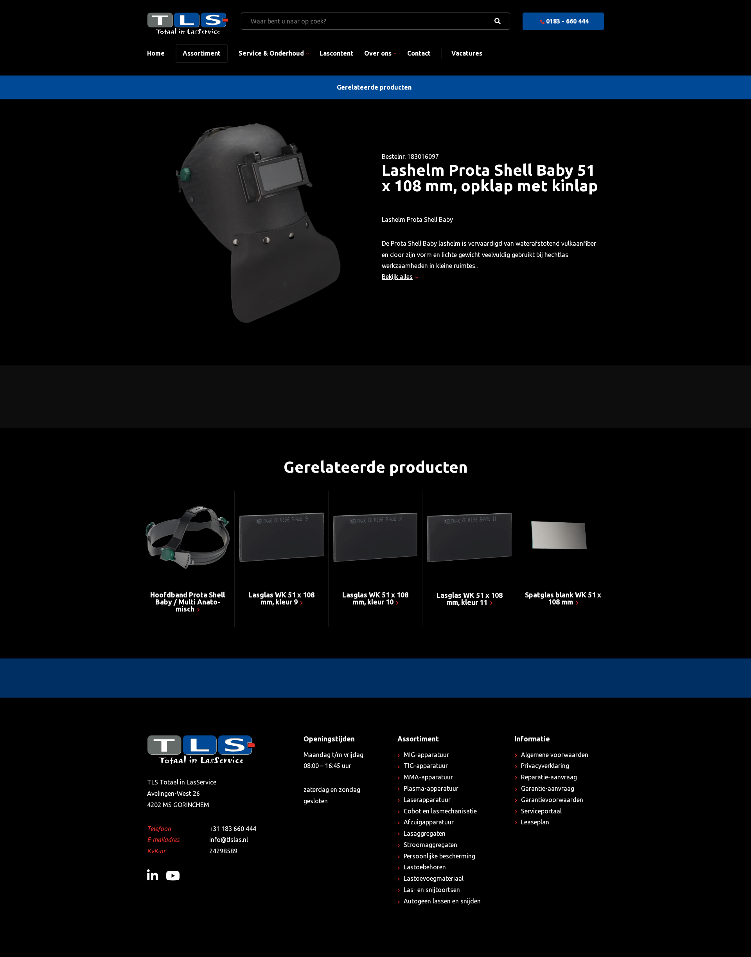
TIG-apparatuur (426, 765)
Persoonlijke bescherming (439, 856)
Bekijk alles (397, 276)
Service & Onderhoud (271, 53)
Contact (419, 53)
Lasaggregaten (425, 833)
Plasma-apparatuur (431, 788)
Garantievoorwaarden (552, 799)
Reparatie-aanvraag (549, 777)
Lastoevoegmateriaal (434, 878)
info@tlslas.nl (228, 839)
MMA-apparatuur (428, 777)
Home (156, 53)
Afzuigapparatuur (429, 822)
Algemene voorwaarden (554, 754)
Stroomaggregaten (430, 844)
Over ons (378, 53)
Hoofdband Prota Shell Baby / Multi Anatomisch (187, 602)
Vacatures (466, 53)
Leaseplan (535, 822)
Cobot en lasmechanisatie (440, 811)
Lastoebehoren (425, 867)
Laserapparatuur (427, 799)
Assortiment (202, 53)
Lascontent (336, 53)
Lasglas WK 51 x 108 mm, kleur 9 (281, 598)
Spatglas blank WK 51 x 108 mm (563, 598)
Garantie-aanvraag (547, 788)
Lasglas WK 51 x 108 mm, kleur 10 (375, 598)
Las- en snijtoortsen (432, 889)
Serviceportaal (541, 811)
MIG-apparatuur (426, 754)
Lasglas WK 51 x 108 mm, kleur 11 (470, 598)
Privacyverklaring (545, 765)
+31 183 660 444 (232, 828)
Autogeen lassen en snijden (442, 901)
